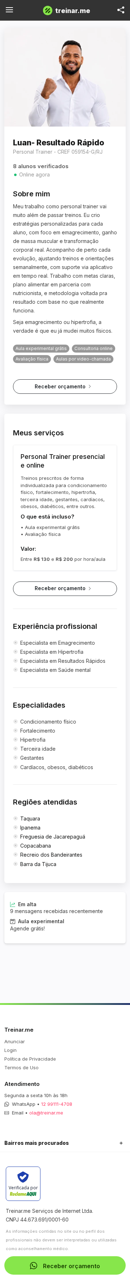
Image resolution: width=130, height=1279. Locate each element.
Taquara (30, 818)
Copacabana (35, 846)
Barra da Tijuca (38, 864)
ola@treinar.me (46, 1113)
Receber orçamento (60, 386)
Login (10, 1050)
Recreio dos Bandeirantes (51, 855)
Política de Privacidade (30, 1059)
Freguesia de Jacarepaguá (52, 837)
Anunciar (14, 1041)
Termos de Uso (21, 1067)
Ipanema (30, 827)
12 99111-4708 (56, 1104)
